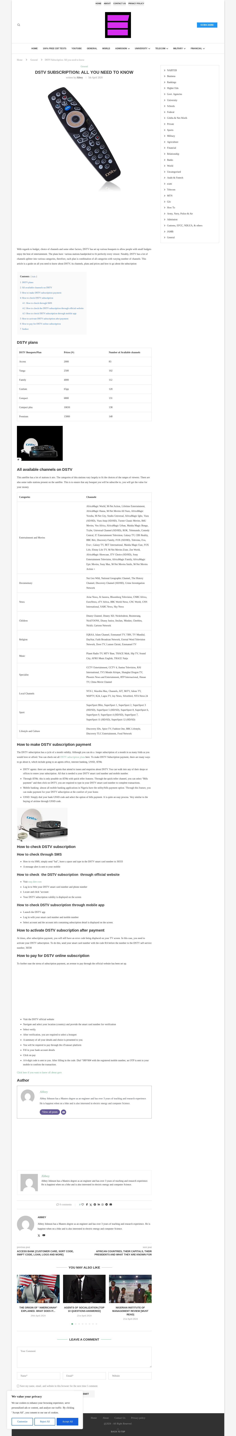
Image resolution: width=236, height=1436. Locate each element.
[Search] (18, 25)
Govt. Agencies (174, 94)
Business (171, 76)
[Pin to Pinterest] (95, 1204)
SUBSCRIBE (207, 25)
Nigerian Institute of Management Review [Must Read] (130, 1311)
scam (169, 183)
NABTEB (172, 70)
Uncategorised (174, 172)
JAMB (170, 231)
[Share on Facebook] (87, 1204)
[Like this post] (82, 1204)
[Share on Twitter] (90, 1204)
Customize (22, 1421)
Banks (170, 160)
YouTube (77, 48)
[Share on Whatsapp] (103, 1204)
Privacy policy (136, 3)
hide (34, 277)
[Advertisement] (84, 223)
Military (178, 48)
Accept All (67, 1421)
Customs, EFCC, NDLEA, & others (184, 225)
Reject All (45, 1421)
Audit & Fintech (175, 177)
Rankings (171, 82)
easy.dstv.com (35, 881)
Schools (171, 106)
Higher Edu (172, 88)
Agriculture (172, 142)
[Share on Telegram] (106, 1204)
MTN (169, 195)
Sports (170, 130)
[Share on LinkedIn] (99, 1204)
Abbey (80, 77)
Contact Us (119, 3)
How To (171, 207)
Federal (170, 112)
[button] (22, 1300)
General (92, 48)
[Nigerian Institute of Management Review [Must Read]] (130, 1289)
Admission (121, 48)
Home (98, 3)
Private (170, 124)
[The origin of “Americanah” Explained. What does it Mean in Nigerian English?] (38, 1289)
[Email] (63, 1112)
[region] (45, 1410)
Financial (196, 48)
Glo (169, 201)
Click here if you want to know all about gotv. (39, 1072)
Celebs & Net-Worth (177, 118)
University (141, 48)
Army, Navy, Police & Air (180, 213)
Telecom (160, 48)
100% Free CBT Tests (54, 48)
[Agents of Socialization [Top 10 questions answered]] (84, 1289)
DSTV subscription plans (72, 757)
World (106, 48)
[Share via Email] (111, 1204)
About (107, 3)
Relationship (173, 154)
